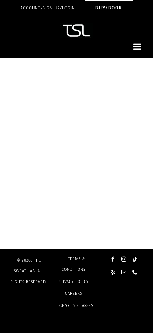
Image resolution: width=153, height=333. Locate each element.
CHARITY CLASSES (76, 305)
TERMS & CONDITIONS (73, 264)
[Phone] (135, 272)
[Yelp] (113, 272)
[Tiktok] (135, 259)
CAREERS (73, 293)
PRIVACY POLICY (73, 281)
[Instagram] (124, 259)
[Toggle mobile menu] (137, 46)
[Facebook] (113, 259)
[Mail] (124, 272)
